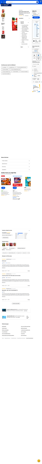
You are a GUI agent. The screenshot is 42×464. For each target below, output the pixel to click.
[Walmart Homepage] (4, 2)
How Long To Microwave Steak (25, 326)
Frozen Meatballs (4, 331)
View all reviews (5, 237)
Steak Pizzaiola (4, 328)
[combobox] (22, 2)
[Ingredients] (29, 18)
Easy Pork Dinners (23, 335)
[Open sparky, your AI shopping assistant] (38, 460)
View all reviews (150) (16, 303)
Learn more (38, 79)
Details (39, 75)
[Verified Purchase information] (11, 259)
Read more (3, 267)
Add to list (36, 81)
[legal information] (38, 13)
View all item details (24, 43)
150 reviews (8, 233)
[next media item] (15, 23)
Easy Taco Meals (23, 331)
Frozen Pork (23, 333)
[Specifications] (29, 164)
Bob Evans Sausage (24, 328)
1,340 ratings (26, 15)
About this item (4, 157)
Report (29, 270)
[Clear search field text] (36, 2)
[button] (13, 24)
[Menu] (1, 2)
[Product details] (29, 161)
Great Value (20, 10)
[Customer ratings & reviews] (29, 230)
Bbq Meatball (4, 326)
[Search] (37, 2)
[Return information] (39, 15)
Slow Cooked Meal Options (6, 333)
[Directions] (29, 166)
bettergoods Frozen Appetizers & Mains (8, 335)
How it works (37, 35)
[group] (23, 15)
